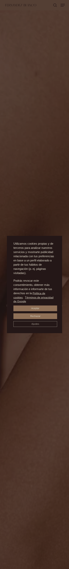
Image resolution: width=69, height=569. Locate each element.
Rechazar (35, 316)
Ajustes (35, 324)
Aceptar (35, 308)
